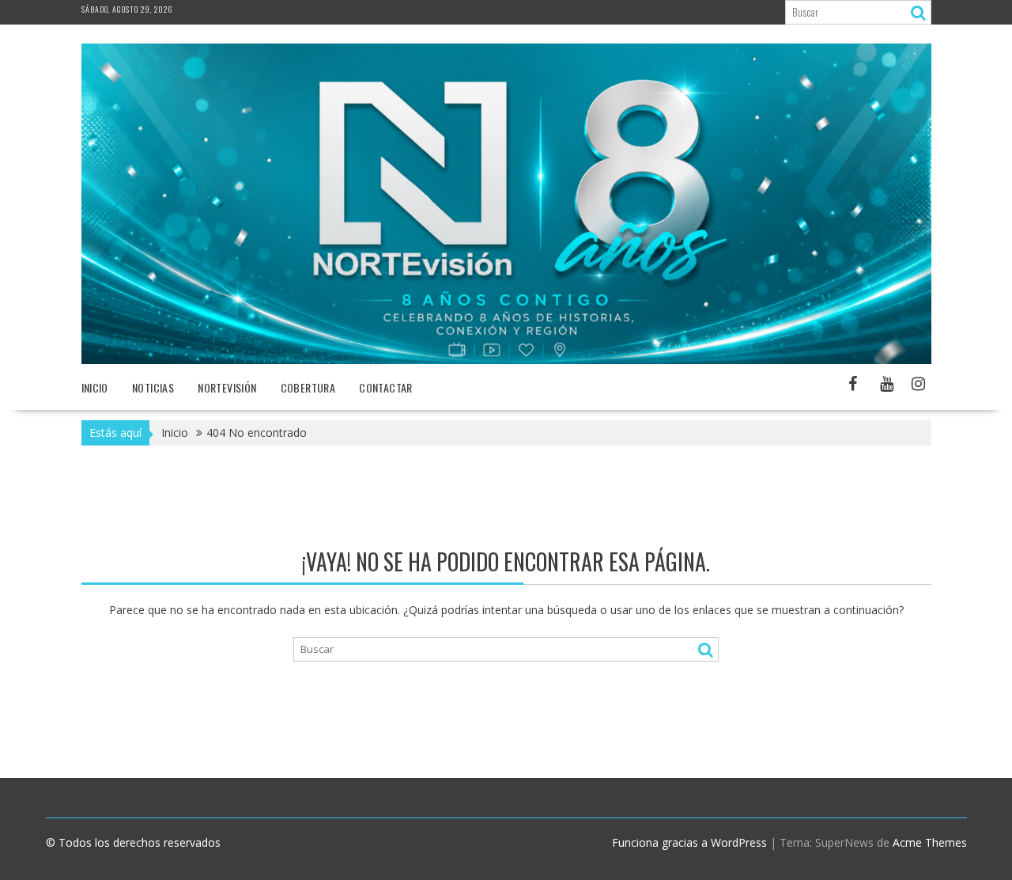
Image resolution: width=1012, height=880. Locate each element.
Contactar (386, 387)
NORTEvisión (227, 387)
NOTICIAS (153, 387)
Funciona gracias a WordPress (689, 842)
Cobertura (308, 387)
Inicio (94, 387)
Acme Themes (930, 842)
